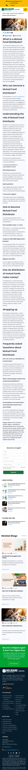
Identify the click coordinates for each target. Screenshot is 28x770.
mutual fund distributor (18, 96)
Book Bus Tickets (20, 695)
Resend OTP (23, 467)
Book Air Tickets (19, 697)
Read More (10, 486)
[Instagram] (10, 32)
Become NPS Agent (7, 731)
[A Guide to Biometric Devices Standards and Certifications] (4, 491)
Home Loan (18, 699)
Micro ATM (5, 705)
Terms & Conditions (10, 769)
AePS (17, 712)
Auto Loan (18, 703)
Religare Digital (8, 35)
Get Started (14, 664)
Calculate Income (7, 723)
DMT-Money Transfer (8, 703)
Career (17, 756)
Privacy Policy (4, 769)
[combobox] (14, 458)
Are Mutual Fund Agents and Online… (11, 557)
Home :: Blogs (5, 13)
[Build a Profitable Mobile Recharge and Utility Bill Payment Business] (4, 503)
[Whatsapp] (3, 32)
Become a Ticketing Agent (9, 725)
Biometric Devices (7, 695)
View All (23, 535)
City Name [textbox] (6, 458)
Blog (4, 733)
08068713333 (14, 3)
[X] (12, 32)
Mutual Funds (13, 13)
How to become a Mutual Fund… (12, 626)
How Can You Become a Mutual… (12, 591)
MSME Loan (18, 701)
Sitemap (15, 769)
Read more (5, 569)
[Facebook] (6, 32)
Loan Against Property (21, 705)
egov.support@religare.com (15, 1)
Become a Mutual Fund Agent (10, 729)
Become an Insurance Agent (10, 727)
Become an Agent (7, 719)
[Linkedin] (8, 32)
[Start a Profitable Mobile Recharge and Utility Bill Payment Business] (4, 485)
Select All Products (9, 461)
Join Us (11, 756)
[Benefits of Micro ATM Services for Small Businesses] (4, 509)
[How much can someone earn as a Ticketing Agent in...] (4, 497)
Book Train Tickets (20, 711)
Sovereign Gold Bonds (8, 709)
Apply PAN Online (7, 721)
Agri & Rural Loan (20, 709)
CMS (17, 714)
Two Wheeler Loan (20, 707)
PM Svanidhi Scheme (8, 701)
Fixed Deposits (6, 707)
